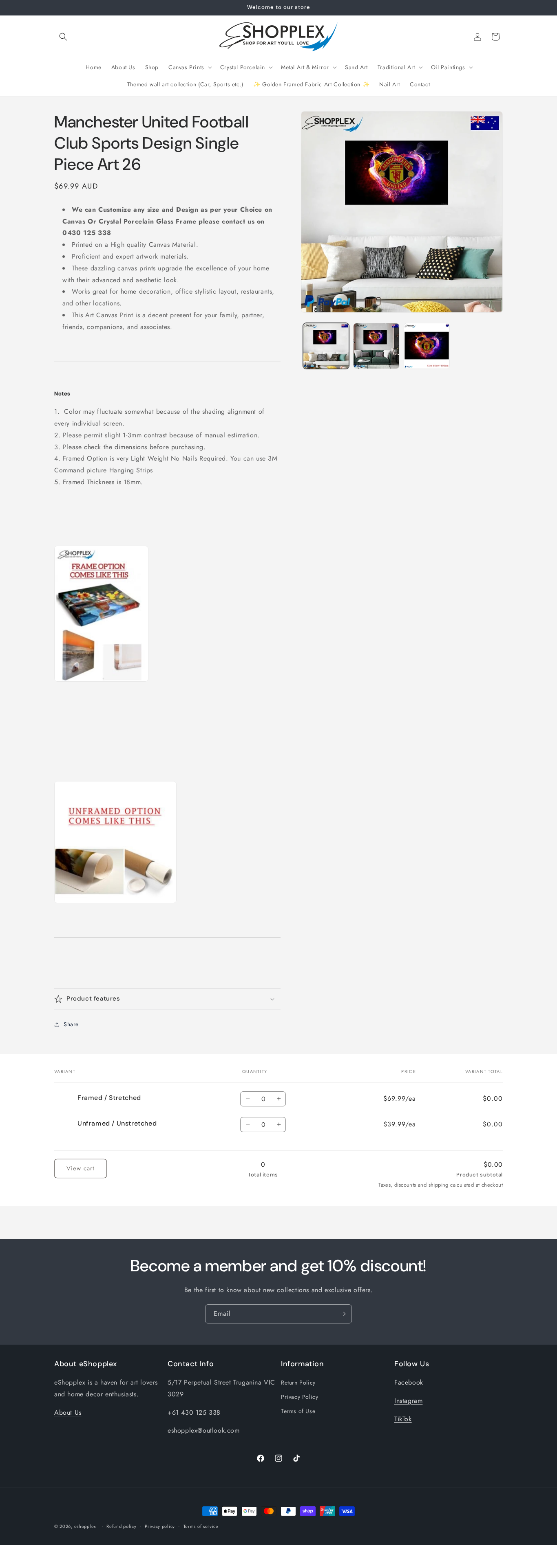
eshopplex (85, 1526)
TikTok (403, 1419)
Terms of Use (298, 1411)
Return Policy (298, 1382)
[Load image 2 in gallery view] (376, 346)
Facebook (408, 1382)
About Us (68, 1412)
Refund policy (121, 1526)
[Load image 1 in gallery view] (326, 346)
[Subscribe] (342, 1313)
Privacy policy (160, 1526)
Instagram (408, 1400)
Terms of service (201, 1526)
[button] (63, 37)
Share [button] (71, 1024)
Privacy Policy (299, 1397)
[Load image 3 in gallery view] (427, 346)
